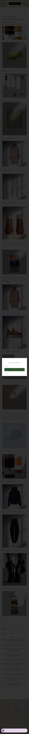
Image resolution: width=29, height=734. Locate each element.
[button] (14, 730)
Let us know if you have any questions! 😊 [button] (16, 730)
